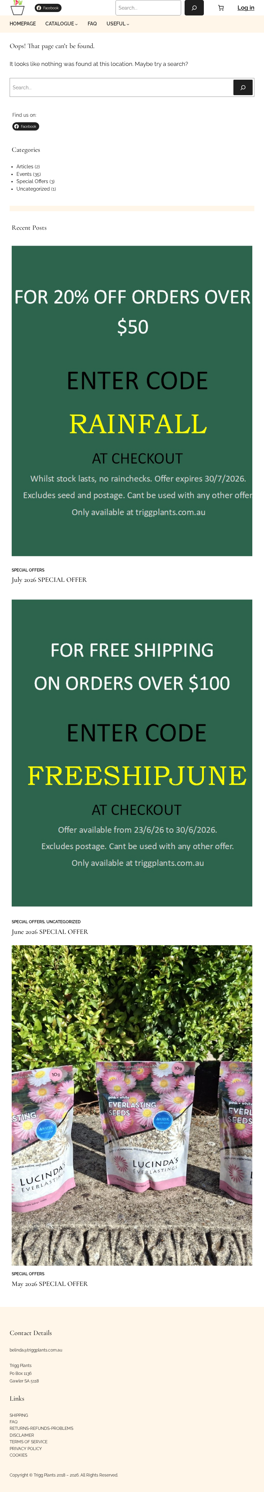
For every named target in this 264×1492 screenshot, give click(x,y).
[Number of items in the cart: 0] (220, 8)
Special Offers (32, 181)
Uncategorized (33, 189)
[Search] (194, 7)
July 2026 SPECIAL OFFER (49, 580)
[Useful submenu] (127, 24)
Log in (246, 7)
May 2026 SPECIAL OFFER (50, 1284)
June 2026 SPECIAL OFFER (50, 932)
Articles (24, 166)
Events (24, 174)
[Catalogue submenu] (76, 24)
